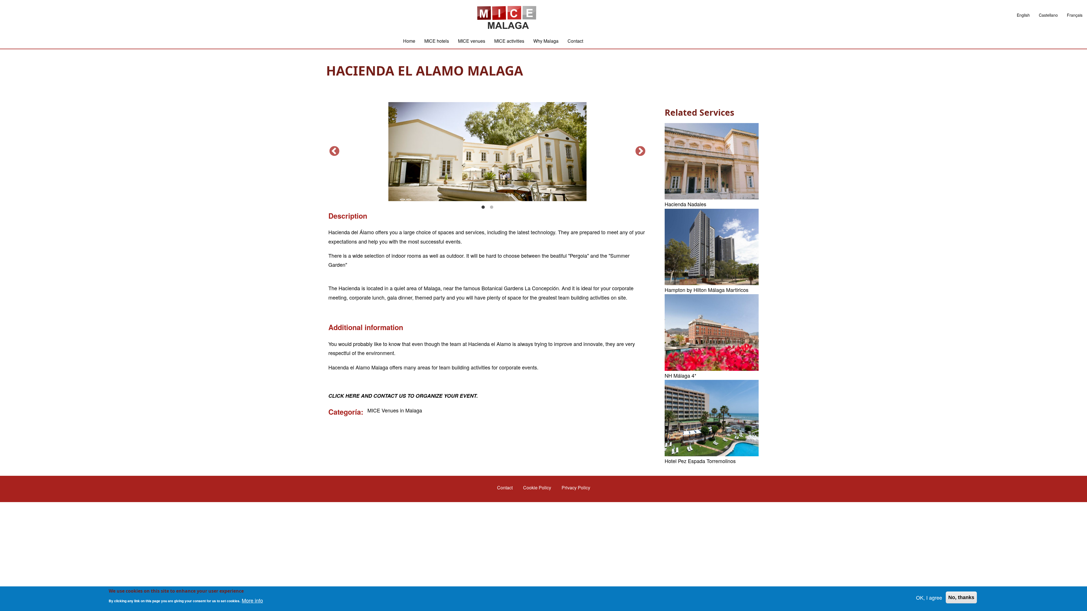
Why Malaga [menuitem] (546, 41)
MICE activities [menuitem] (509, 41)
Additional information (365, 327)
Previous (334, 151)
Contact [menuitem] (575, 41)
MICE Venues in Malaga (394, 410)
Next (641, 151)
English (1023, 15)
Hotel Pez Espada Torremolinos (700, 460)
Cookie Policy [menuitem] (537, 487)
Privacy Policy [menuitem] (576, 487)
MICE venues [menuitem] (471, 41)
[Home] (506, 17)
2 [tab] (492, 207)
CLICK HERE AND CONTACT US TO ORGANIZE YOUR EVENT (402, 395)
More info (252, 600)
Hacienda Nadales (685, 204)
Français (1074, 15)
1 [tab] (483, 207)
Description (347, 216)
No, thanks (961, 597)
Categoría (344, 412)
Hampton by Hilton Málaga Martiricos (706, 289)
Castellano (1048, 15)
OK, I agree (929, 597)
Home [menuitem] (409, 41)
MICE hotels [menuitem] (436, 41)
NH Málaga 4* (680, 375)
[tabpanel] (487, 151)
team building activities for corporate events (488, 367)
